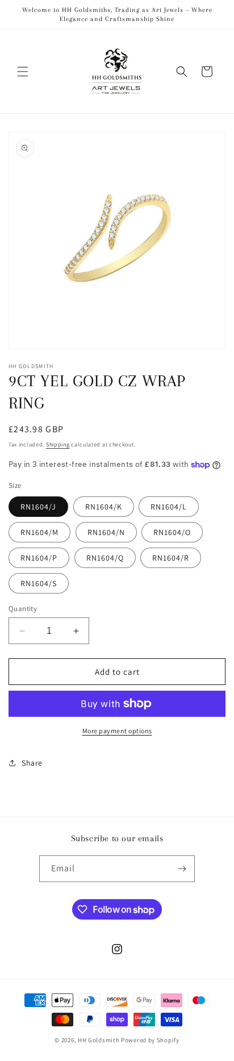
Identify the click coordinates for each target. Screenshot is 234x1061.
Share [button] (32, 763)
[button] (22, 71)
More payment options (117, 730)
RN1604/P (38, 558)
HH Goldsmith (98, 1040)
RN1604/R (170, 558)
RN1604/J (38, 507)
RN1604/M (39, 532)
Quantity (23, 608)
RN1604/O (172, 532)
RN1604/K (103, 507)
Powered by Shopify (150, 1040)
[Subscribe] (181, 868)
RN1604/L (169, 507)
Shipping (58, 444)
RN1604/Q (105, 558)
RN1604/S (38, 583)
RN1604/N (106, 532)
